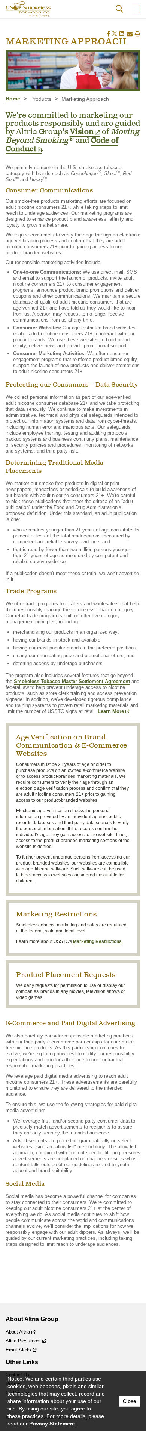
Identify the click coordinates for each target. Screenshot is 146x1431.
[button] (136, 9)
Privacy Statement (52, 1424)
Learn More (111, 711)
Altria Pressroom (23, 1341)
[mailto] (130, 34)
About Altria (18, 1332)
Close (129, 1401)
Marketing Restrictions (97, 941)
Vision (82, 131)
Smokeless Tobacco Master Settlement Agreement (72, 681)
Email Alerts (18, 1350)
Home (13, 99)
